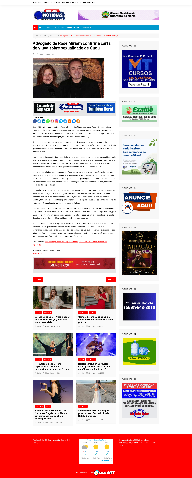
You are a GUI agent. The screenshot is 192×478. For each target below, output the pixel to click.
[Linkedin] (43, 121)
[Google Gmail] (52, 121)
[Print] (69, 121)
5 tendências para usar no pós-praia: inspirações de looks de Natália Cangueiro (94, 413)
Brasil (48, 406)
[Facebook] (35, 121)
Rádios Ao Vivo (73, 27)
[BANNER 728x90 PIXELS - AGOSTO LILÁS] (118, 15)
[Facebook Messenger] (74, 121)
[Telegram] (65, 121)
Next (110, 279)
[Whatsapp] (48, 121)
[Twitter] (39, 121)
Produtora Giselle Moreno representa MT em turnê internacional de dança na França (52, 367)
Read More (37, 253)
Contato (49, 27)
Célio (39, 326)
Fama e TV (47, 312)
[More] (78, 121)
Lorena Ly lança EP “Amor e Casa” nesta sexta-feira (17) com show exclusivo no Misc (52, 320)
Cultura (38, 312)
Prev (39, 279)
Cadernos (86, 27)
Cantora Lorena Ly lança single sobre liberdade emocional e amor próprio (95, 320)
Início (41, 27)
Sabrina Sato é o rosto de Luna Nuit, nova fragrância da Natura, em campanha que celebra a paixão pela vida (51, 414)
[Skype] (61, 121)
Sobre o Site (59, 27)
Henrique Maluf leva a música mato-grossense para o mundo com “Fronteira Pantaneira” (94, 367)
